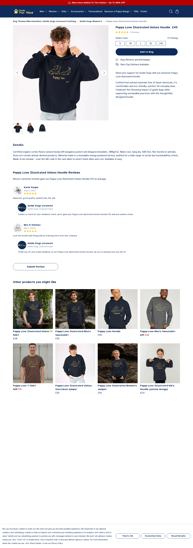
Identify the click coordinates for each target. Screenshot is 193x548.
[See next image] (104, 73)
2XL (161, 43)
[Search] (171, 11)
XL (151, 43)
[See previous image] (17, 73)
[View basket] (177, 11)
